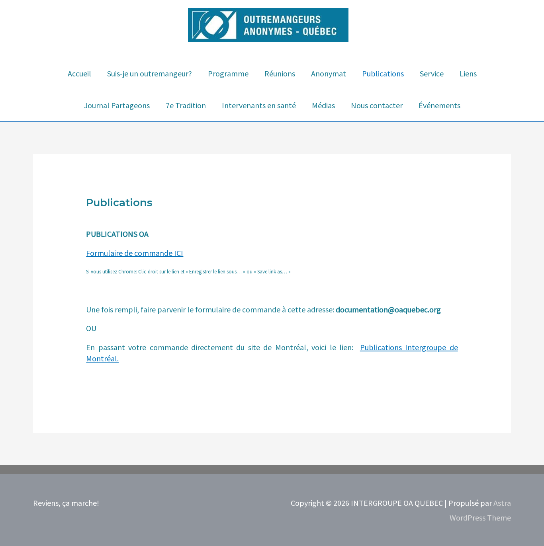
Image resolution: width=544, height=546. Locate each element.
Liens (468, 73)
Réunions (279, 73)
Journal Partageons (117, 105)
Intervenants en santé (259, 105)
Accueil (79, 73)
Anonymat (328, 73)
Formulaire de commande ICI (134, 253)
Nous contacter (377, 105)
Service (432, 73)
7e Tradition (186, 105)
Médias (323, 105)
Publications (383, 73)
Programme (228, 73)
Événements (439, 105)
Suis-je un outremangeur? (149, 73)
